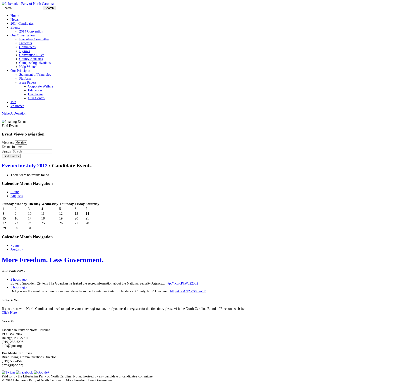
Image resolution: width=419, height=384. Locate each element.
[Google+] (42, 372)
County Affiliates (31, 59)
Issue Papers (27, 82)
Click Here (9, 312)
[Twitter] (8, 372)
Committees (27, 47)
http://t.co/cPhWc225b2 (182, 283)
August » (16, 196)
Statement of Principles (35, 74)
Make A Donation (14, 113)
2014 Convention (31, 31)
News (14, 19)
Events (15, 27)
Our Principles (20, 70)
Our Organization (22, 35)
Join (13, 102)
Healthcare (35, 94)
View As (8, 142)
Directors (25, 43)
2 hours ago (18, 279)
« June (14, 192)
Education (35, 90)
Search (6, 151)
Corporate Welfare (40, 86)
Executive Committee (34, 39)
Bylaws (24, 51)
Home (14, 15)
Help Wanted (28, 67)
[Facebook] (24, 372)
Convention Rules (31, 55)
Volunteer (17, 106)
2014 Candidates (22, 23)
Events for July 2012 (25, 165)
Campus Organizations (35, 63)
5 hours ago (18, 287)
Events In (8, 147)
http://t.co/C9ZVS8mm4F (188, 291)
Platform (25, 78)
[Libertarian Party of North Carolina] (28, 3)
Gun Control (36, 98)
